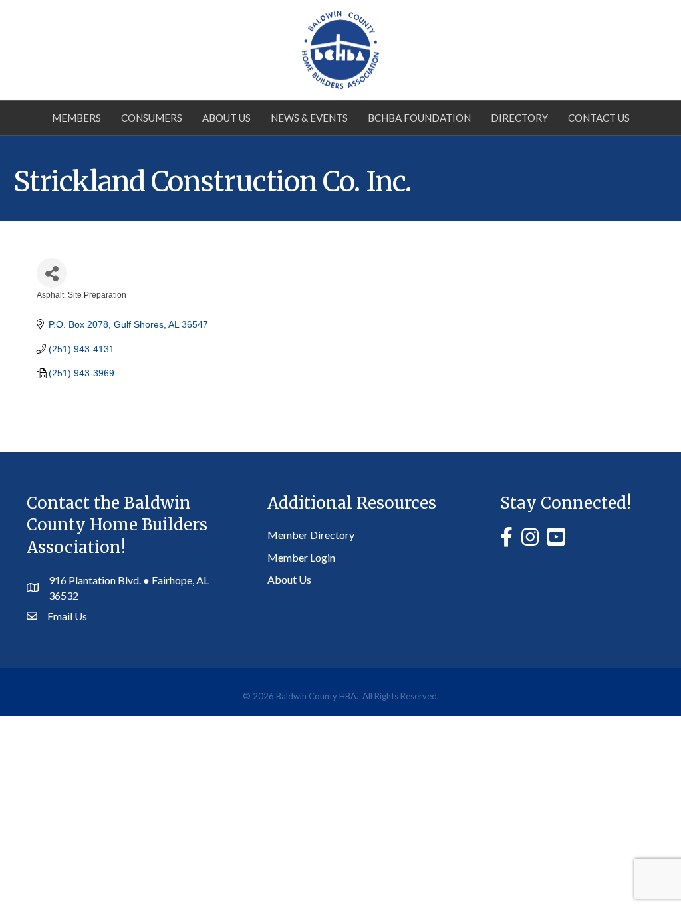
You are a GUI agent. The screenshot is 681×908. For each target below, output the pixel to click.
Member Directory (310, 534)
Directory (519, 118)
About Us (226, 118)
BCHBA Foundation (419, 118)
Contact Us (599, 118)
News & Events (309, 118)
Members (76, 118)
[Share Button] (52, 273)
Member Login (301, 557)
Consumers (151, 118)
